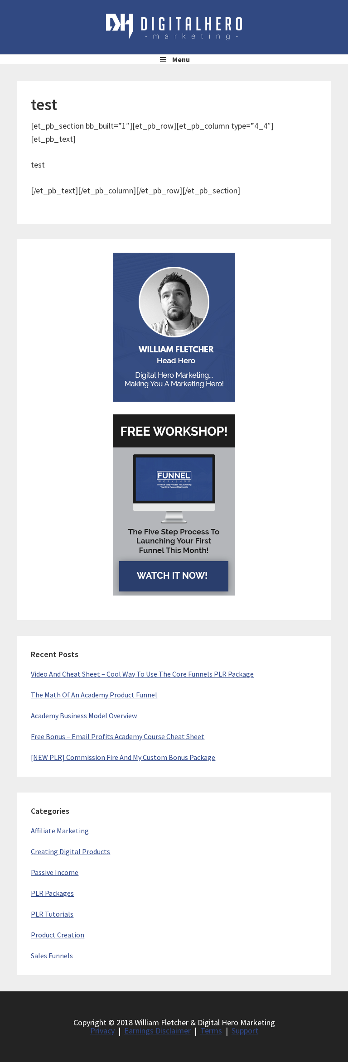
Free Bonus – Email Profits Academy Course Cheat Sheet (117, 736)
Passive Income (54, 872)
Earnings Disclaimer (157, 1030)
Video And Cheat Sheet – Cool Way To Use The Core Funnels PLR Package (142, 673)
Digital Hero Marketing (174, 27)
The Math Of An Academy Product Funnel (94, 694)
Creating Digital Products (70, 851)
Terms (211, 1030)
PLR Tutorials (52, 913)
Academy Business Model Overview (84, 715)
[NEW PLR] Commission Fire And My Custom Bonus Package (123, 757)
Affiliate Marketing (60, 830)
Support (245, 1030)
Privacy (102, 1030)
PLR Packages (52, 893)
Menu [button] (181, 59)
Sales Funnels (52, 955)
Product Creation (57, 934)
